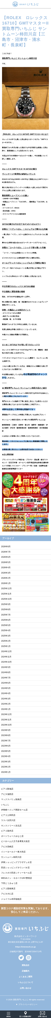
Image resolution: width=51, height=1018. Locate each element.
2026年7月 (6, 552)
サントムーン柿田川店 (11, 857)
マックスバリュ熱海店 (11, 799)
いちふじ (5, 804)
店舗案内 (25, 971)
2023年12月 (6, 714)
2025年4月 (6, 630)
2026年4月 (6, 567)
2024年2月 (6, 704)
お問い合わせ (25, 988)
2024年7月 (6, 677)
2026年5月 (6, 562)
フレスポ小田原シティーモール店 (16, 873)
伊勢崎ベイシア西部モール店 (14, 810)
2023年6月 (6, 746)
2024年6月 (6, 683)
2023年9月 (6, 730)
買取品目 (25, 965)
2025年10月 (6, 599)
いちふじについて (25, 982)
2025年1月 (6, 646)
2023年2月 (6, 767)
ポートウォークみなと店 (12, 836)
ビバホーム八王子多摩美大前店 (15, 841)
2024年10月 (6, 662)
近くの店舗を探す (25, 1016)
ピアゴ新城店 (7, 789)
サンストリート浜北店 (11, 825)
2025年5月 (6, 625)
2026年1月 (6, 583)
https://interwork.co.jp (25, 947)
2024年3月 (6, 698)
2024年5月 (6, 688)
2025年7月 (6, 615)
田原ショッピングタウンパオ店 (15, 867)
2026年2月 (6, 578)
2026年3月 (6, 573)
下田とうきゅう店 (9, 883)
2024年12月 (6, 651)
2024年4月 (6, 693)
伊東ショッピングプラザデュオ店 (16, 862)
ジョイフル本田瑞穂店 (11, 899)
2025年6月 (6, 620)
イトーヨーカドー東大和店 (13, 852)
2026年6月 (6, 557)
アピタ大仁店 (7, 894)
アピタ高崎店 (7, 846)
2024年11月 (6, 657)
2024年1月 (6, 709)
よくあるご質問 (25, 976)
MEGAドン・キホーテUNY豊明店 (16, 878)
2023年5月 (6, 751)
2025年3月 (6, 636)
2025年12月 (6, 588)
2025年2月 (6, 641)
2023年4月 (6, 756)
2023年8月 (6, 735)
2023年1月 (6, 772)
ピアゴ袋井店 (7, 831)
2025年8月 (6, 609)
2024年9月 (6, 667)
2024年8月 (6, 672)
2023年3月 (6, 761)
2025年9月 (6, 604)
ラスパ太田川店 (8, 820)
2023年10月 (6, 725)
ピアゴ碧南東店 (8, 888)
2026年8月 (6, 546)
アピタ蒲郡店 (7, 794)
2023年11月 (6, 719)
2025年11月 (6, 594)
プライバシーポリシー (27, 1004)
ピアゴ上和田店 (8, 815)
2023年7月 (6, 740)
